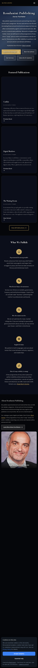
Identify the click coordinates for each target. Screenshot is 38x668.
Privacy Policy (7, 649)
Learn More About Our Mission (12, 427)
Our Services (10, 58)
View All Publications (18, 228)
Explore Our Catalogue (10, 52)
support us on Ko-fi (24, 664)
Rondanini (7, 3)
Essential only (19, 658)
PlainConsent (12, 662)
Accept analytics (19, 654)
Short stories (26, 46)
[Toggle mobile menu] (34, 3)
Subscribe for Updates (25, 58)
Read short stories (23, 384)
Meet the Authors (29, 52)
